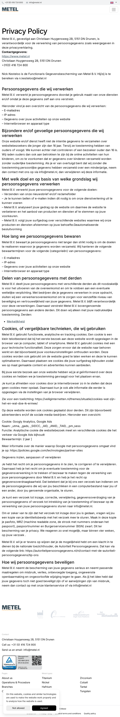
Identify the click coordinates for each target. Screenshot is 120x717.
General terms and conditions (68, 713)
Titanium (47, 678)
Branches (7, 686)
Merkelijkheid (16, 321)
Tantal (83, 686)
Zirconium (86, 678)
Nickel (45, 682)
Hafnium (47, 686)
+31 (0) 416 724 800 (13, 2)
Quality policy (90, 713)
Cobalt (84, 682)
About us (7, 678)
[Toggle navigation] (113, 9)
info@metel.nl (35, 2)
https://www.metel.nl (16, 56)
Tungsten (85, 691)
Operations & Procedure (16, 682)
